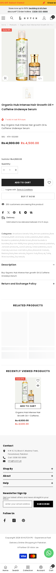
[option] (28, 55)
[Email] (31, 212)
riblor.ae (34, 547)
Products (13, 25)
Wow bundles (7, 256)
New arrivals (19, 253)
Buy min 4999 (16, 243)
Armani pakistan (41, 233)
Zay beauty (20, 256)
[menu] (3, 18)
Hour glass (28, 243)
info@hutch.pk (15, 461)
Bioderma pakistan (10, 240)
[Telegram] (25, 212)
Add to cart (22, 182)
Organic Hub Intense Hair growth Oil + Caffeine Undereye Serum (27, 414)
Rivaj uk (41, 253)
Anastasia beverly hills (23, 233)
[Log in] (44, 18)
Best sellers (44, 237)
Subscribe (43, 504)
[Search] (12, 18)
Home (3, 25)
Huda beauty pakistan (44, 243)
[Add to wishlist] (49, 182)
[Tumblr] (20, 212)
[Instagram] (14, 520)
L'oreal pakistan (39, 247)
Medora (5, 253)
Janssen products (9, 247)
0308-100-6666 (40, 11)
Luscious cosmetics (18, 250)
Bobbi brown (25, 240)
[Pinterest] (14, 212)
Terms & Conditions (25, 190)
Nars (11, 253)
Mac (30, 250)
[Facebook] (2, 212)
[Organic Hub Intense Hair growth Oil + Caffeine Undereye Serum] (28, 390)
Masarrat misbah (41, 250)
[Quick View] (38, 385)
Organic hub (31, 253)
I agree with (10, 189)
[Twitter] (8, 212)
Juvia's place (25, 247)
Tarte (48, 253)
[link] (14, 348)
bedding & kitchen (38, 8)
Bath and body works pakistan (24, 237)
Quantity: (6, 164)
